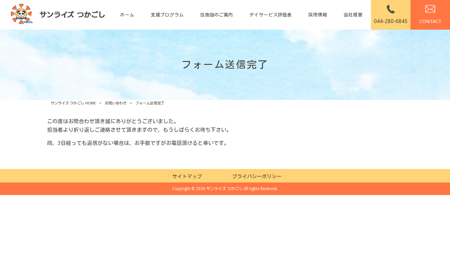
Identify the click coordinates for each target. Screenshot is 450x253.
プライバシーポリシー (257, 177)
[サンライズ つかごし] (57, 15)
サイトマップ (187, 177)
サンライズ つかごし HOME (73, 103)
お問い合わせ (116, 103)
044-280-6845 (391, 21)
